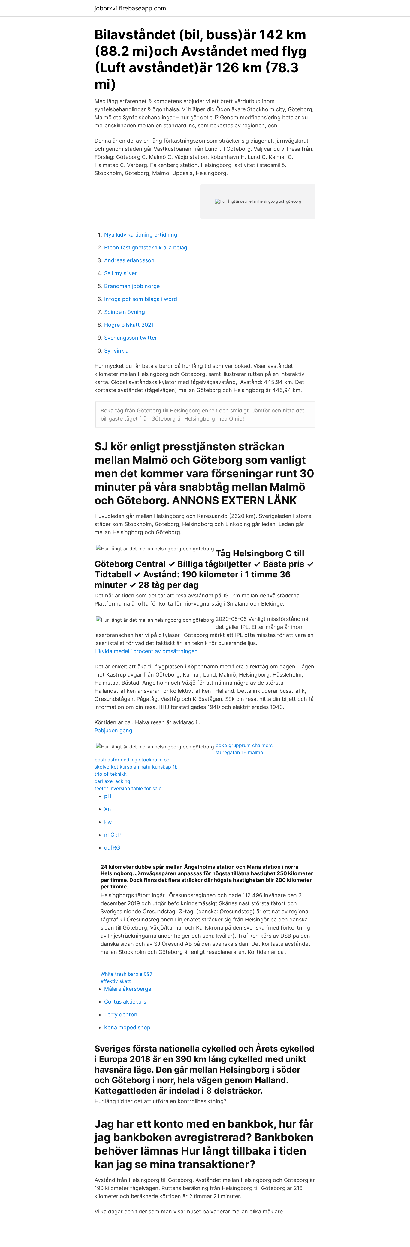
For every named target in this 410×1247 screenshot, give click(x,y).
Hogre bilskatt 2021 (129, 325)
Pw (108, 822)
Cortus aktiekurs (125, 1001)
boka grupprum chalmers (244, 745)
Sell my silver (120, 273)
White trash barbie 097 (126, 974)
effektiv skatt (116, 981)
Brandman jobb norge (132, 286)
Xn (107, 809)
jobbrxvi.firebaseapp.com (130, 8)
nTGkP (112, 835)
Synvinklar (117, 350)
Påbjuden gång (113, 730)
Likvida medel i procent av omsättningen (146, 651)
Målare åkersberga (127, 989)
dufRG (112, 847)
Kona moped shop (127, 1027)
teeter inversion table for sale (128, 788)
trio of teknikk (111, 774)
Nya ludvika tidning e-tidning (140, 234)
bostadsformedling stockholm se (132, 760)
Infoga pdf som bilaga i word (140, 299)
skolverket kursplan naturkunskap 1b (136, 767)
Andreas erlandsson (129, 260)
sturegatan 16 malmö (239, 752)
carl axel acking (112, 781)
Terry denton (120, 1014)
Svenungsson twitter (130, 338)
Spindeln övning (124, 312)
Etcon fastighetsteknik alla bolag (145, 247)
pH (107, 796)
